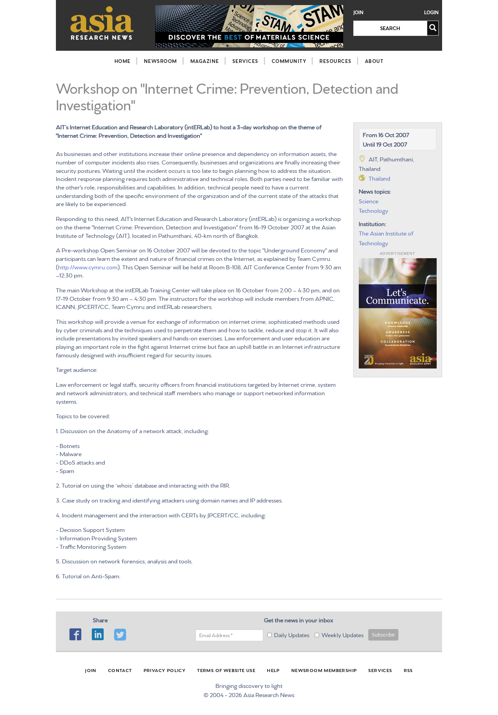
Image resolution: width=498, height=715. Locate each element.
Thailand (379, 178)
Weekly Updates (342, 634)
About (374, 61)
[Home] (102, 23)
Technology (373, 210)
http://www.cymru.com (88, 266)
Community (289, 61)
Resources (335, 61)
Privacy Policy (165, 670)
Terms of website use (226, 670)
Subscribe (383, 634)
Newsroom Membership (324, 670)
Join (358, 12)
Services (245, 61)
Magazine (204, 61)
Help (273, 670)
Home (123, 61)
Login (431, 12)
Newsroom (160, 61)
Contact (120, 670)
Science (368, 200)
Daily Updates (291, 634)
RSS (408, 670)
